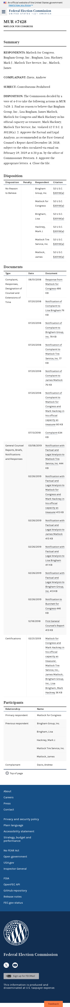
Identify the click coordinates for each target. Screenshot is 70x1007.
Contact (9, 809)
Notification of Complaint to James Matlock (54, 376)
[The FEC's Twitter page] (6, 965)
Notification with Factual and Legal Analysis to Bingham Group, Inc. (54, 582)
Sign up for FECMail (24, 976)
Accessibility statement (19, 831)
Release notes (13, 896)
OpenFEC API (12, 884)
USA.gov (9, 862)
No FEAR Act (11, 850)
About (7, 791)
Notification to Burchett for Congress (53, 604)
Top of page (16, 773)
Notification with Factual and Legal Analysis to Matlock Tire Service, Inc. (54, 454)
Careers (8, 797)
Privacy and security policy (21, 819)
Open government (15, 856)
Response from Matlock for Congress (53, 284)
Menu (3, 11)
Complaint (51, 432)
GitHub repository (15, 890)
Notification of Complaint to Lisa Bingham (53, 306)
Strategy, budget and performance (17, 839)
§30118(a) (58, 193)
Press (7, 803)
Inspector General (15, 868)
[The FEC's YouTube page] (15, 965)
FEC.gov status (13, 902)
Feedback (53, 1004)
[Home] (30, 12)
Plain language (13, 825)
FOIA (6, 878)
